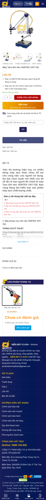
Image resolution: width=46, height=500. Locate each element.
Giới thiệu (6, 377)
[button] (37, 4)
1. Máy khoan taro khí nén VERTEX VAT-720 (21, 203)
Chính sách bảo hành (11, 416)
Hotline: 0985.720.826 (14, 445)
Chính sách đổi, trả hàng (12, 421)
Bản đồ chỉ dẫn (8, 396)
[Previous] (6, 30)
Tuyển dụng (7, 382)
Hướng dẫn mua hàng (11, 430)
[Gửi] (30, 3)
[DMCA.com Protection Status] (23, 480)
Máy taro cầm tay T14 (12, 308)
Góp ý (4, 387)
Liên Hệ (5, 391)
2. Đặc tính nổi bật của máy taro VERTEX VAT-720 (22, 207)
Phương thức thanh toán (12, 435)
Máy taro (36, 64)
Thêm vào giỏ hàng (27, 97)
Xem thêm (22, 242)
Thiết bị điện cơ (22, 64)
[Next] (39, 30)
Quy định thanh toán (10, 425)
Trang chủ (7, 64)
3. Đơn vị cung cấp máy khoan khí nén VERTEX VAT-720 (22, 213)
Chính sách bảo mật (10, 407)
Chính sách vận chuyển (12, 411)
